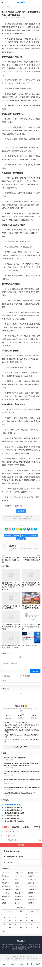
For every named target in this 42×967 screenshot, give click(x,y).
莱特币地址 (33, 535)
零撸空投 (29, 964)
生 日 (4, 840)
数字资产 (6, 883)
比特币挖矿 (33, 883)
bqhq (3, 7)
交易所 (5, 903)
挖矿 (18, 886)
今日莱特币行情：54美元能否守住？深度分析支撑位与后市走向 (11, 627)
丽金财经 (21, 2)
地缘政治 (32, 899)
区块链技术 (6, 886)
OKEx (18, 876)
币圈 (4, 879)
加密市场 (8, 535)
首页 (4, 964)
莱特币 (5, 876)
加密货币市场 (7, 889)
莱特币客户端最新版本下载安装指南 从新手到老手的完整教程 (31, 585)
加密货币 (33, 873)
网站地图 (28, 956)
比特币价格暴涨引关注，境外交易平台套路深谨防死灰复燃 (10, 560)
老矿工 (24, 535)
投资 (17, 883)
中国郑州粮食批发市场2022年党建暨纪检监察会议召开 (31, 559)
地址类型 (16, 535)
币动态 (21, 964)
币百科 (12, 964)
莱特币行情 (20, 539)
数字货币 (33, 876)
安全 (17, 903)
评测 (17, 879)
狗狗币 (31, 903)
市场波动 (19, 896)
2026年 (32, 893)
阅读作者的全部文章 (21, 747)
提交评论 (35, 671)
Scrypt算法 (7, 893)
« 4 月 (4, 931)
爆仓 (4, 899)
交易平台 (32, 886)
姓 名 (4, 832)
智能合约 (32, 896)
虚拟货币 (32, 879)
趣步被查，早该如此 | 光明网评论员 (15, 722)
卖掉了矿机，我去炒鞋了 (29, 645)
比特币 (5, 873)
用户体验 (19, 899)
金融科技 (6, 896)
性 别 (4, 836)
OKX (18, 889)
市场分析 (19, 893)
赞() (23, 17)
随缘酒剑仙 (12, 546)
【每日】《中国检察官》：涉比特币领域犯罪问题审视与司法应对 (31, 627)
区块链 (19, 873)
